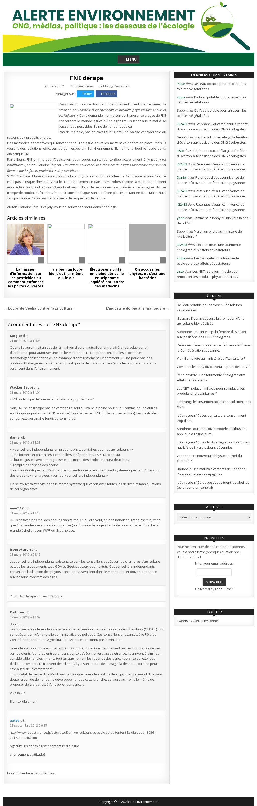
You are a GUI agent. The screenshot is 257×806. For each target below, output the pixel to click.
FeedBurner (224, 589)
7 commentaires (81, 86)
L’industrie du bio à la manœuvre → (138, 308)
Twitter (87, 94)
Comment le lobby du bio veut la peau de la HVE (213, 366)
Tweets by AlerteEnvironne (197, 620)
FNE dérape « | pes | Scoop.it (41, 596)
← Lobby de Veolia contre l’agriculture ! (39, 308)
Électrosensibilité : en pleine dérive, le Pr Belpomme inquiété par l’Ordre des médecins (106, 277)
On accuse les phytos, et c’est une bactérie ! (147, 273)
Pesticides (121, 86)
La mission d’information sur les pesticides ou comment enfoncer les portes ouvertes (25, 277)
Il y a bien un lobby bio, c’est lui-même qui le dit (66, 273)
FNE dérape (86, 78)
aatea (15, 720)
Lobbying (106, 86)
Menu (131, 59)
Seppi (181, 110)
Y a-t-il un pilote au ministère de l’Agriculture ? (211, 358)
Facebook (108, 94)
